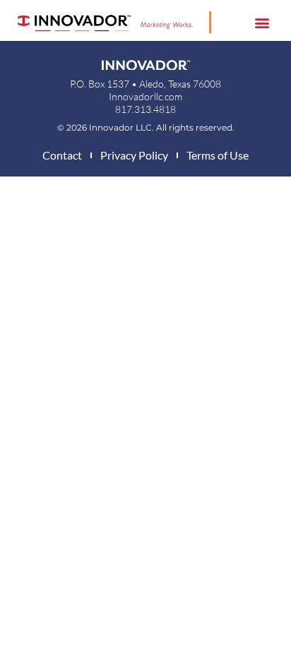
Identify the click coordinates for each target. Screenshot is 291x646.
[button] (262, 22)
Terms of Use (217, 155)
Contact (62, 155)
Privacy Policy (134, 155)
